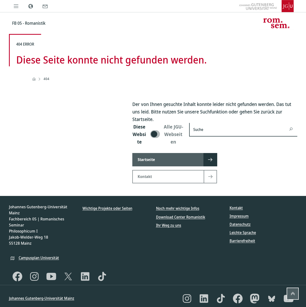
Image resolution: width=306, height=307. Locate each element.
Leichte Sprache (243, 232)
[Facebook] (17, 276)
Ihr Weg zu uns (168, 225)
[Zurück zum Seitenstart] (293, 294)
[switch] (157, 134)
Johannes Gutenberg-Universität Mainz (41, 298)
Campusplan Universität (39, 257)
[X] (68, 276)
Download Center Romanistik (180, 217)
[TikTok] (102, 276)
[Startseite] (34, 79)
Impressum (239, 216)
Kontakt (236, 207)
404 (46, 78)
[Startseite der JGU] (266, 6)
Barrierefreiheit (242, 240)
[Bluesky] (271, 298)
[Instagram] (34, 276)
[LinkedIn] (85, 276)
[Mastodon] (255, 298)
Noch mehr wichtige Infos (177, 208)
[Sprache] (30, 6)
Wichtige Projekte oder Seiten (107, 208)
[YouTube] (51, 276)
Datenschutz (240, 224)
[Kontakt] (45, 6)
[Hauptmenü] (16, 6)
